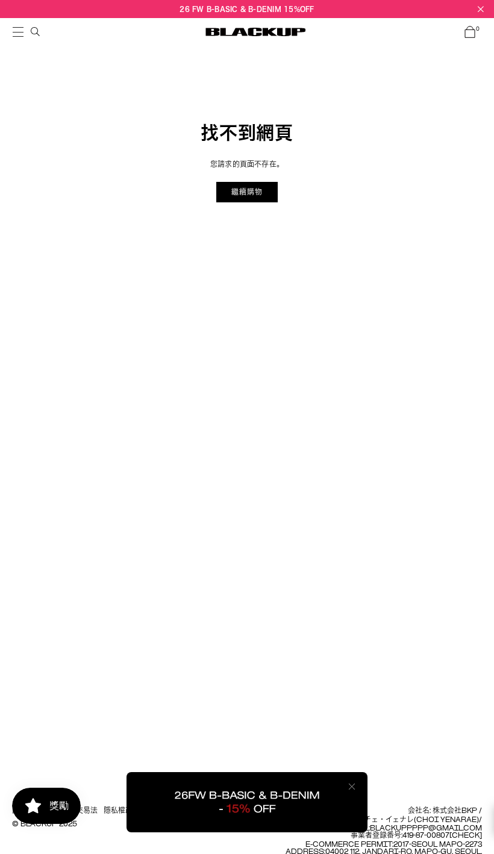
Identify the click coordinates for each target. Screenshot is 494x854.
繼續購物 (247, 192)
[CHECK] (465, 836)
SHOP (18, 32)
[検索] (35, 32)
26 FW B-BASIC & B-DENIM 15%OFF (247, 8)
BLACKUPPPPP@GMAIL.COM (426, 828)
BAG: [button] (478, 29)
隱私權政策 (122, 811)
